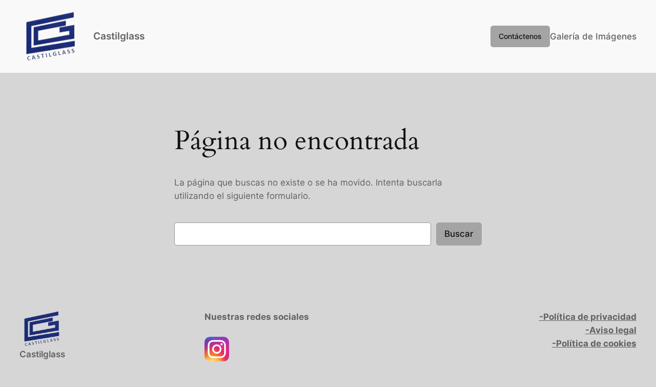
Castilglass (119, 36)
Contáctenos (520, 36)
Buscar (459, 234)
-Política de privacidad (588, 317)
